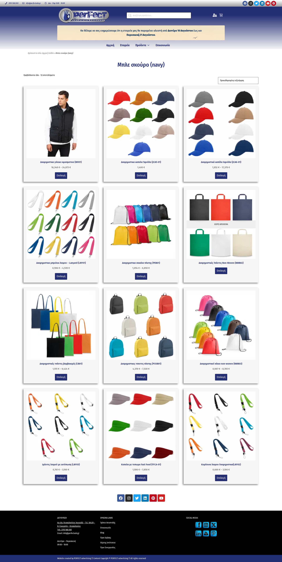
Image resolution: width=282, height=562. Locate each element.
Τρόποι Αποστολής (107, 523)
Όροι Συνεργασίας (107, 547)
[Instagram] (250, 3)
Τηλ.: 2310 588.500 (64, 530)
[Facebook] (244, 3)
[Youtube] (267, 3)
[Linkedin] (262, 3)
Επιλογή (61, 175)
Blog (102, 532)
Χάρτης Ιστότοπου (107, 542)
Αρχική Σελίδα (48, 53)
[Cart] (221, 15)
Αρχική (110, 45)
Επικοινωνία (163, 45)
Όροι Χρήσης (105, 537)
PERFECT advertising (83, 558)
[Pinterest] (273, 3)
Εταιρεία (125, 45)
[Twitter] (256, 3)
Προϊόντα (140, 45)
